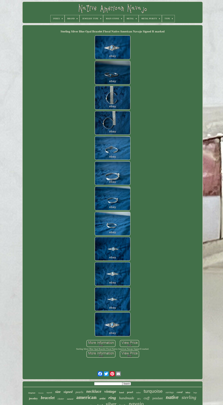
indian (138, 393)
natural (70, 399)
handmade (126, 398)
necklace (93, 391)
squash (49, 392)
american (86, 397)
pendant (157, 398)
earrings (170, 392)
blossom (41, 393)
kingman (31, 393)
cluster (61, 398)
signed (68, 392)
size (58, 392)
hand (121, 392)
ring (112, 397)
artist (102, 398)
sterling (189, 397)
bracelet (48, 397)
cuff (146, 398)
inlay (188, 392)
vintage (110, 391)
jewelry (33, 398)
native (172, 397)
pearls (79, 392)
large (195, 393)
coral (179, 392)
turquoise (153, 391)
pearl (130, 392)
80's (139, 399)
